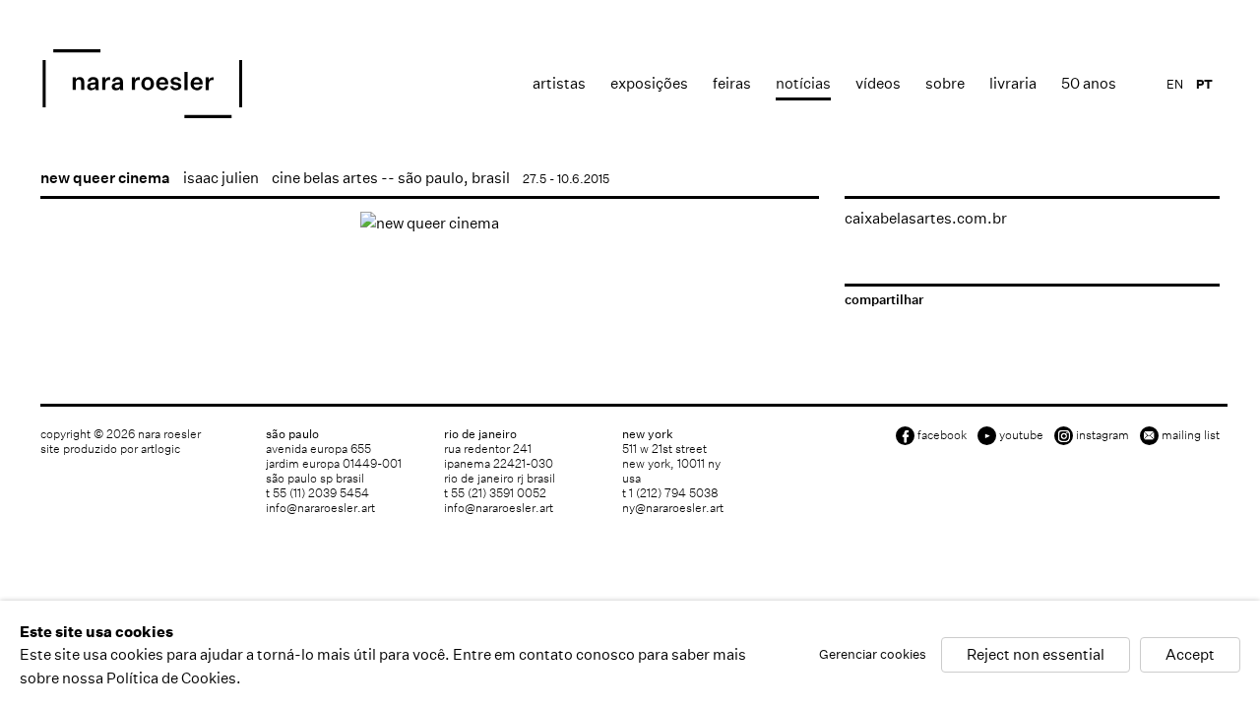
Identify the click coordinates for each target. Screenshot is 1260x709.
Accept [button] (1190, 655)
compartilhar (884, 299)
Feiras (732, 83)
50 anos (1088, 83)
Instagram (1102, 434)
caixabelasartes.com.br (926, 218)
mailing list (1191, 434)
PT (1204, 84)
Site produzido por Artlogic (110, 448)
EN (1174, 84)
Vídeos (878, 83)
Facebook (942, 434)
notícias (803, 83)
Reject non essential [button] (1035, 655)
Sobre (945, 83)
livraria (1013, 83)
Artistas (559, 83)
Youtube (1021, 434)
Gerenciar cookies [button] (872, 655)
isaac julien (221, 177)
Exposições (649, 83)
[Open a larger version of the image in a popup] (429, 223)
